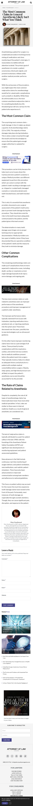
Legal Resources (16, 779)
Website (4, 595)
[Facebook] (16, 756)
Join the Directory (16, 780)
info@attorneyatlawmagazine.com (21, 762)
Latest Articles (16, 773)
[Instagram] (12, 756)
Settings (8, 800)
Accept (4, 803)
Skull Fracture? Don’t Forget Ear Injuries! (14, 650)
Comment (5, 559)
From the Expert (10, 7)
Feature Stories (16, 771)
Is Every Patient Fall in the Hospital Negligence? (15, 683)
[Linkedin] (7, 756)
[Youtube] (21, 756)
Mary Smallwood (16, 522)
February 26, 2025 (8, 631)
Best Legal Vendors (16, 777)
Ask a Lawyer (16, 794)
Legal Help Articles (16, 790)
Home (4, 7)
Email (4, 587)
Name (4, 580)
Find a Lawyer (16, 792)
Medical (16, 7)
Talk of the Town (16, 775)
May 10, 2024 (6, 652)
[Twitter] (25, 756)
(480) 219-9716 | (7, 762)
